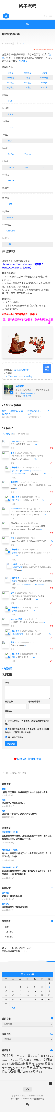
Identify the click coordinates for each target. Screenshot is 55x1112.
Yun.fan (28, 154)
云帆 (12, 593)
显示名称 (10, 701)
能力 (50, 1067)
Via (36, 444)
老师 (46, 1068)
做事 (47, 1056)
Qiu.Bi (10, 101)
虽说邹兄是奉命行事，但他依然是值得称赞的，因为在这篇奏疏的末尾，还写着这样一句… (26, 837)
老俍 (12, 538)
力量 (12, 1060)
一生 (17, 1056)
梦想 (42, 1064)
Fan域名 (10, 78)
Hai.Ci (10, 141)
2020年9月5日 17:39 (25, 593)
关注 (8, 1060)
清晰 (6, 1068)
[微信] (27, 24)
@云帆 (14, 611)
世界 (27, 1056)
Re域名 (44, 87)
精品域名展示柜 (21, 370)
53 (22, 43)
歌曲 (47, 1063)
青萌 (12, 642)
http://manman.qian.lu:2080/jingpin (19, 376)
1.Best (10, 114)
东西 (32, 1056)
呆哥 (12, 453)
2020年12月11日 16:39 (31, 578)
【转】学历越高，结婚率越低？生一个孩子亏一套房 (25, 792)
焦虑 (10, 1067)
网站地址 (9, 711)
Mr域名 (44, 82)
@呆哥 (14, 471)
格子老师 (27, 6)
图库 (39, 1060)
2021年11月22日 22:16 (31, 508)
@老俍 (14, 553)
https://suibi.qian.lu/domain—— (29, 584)
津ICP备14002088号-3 (21, 1099)
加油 (16, 1060)
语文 (20, 1071)
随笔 (4, 789)
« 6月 (13, 1008)
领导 (40, 1072)
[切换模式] (44, 16)
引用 (24, 434)
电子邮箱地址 (35, 701)
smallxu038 (15, 508)
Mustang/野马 (16, 619)
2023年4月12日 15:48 (30, 497)
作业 (43, 1056)
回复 (12, 448)
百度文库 (47, 368)
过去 (31, 1072)
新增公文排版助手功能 (12, 896)
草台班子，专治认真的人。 (14, 803)
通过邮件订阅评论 (16, 737)
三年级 (21, 1056)
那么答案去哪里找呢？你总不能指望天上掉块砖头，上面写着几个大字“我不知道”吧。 (26, 872)
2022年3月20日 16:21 (25, 453)
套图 (46, 1059)
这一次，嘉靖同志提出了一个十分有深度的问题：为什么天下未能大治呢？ (26, 855)
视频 (12, 1071)
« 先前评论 (7, 668)
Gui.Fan (11, 154)
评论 (10, 434)
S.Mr (11, 204)
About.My (11, 217)
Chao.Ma (10, 181)
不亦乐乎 (14, 482)
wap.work (10, 231)
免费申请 (23, 61)
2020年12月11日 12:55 (26, 538)
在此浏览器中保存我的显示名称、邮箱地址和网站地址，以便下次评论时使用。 (27, 731)
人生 (37, 1056)
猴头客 (19, 1068)
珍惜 (24, 1067)
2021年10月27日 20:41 (28, 523)
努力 (22, 1060)
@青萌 (14, 657)
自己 (4, 1071)
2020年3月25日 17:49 (30, 654)
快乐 (11, 1063)
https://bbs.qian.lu (27, 393)
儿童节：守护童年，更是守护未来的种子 (20, 814)
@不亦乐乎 (16, 500)
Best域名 (27, 73)
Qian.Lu (11, 167)
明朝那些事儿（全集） (10, 832)
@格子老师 (18, 567)
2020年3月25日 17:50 (30, 631)
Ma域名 (10, 82)
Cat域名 (27, 87)
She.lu (27, 167)
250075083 (15, 441)
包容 (27, 1060)
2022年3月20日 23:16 (30, 468)
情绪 (17, 1063)
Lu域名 (27, 78)
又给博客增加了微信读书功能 (15, 907)
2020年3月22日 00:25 (33, 619)
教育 (28, 1063)
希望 (6, 1064)
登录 (7, 926)
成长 (22, 1063)
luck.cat (10, 127)
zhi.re (10, 244)
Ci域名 (44, 73)
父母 (15, 1067)
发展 (31, 1060)
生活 (36, 1067)
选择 (35, 1071)
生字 (29, 1067)
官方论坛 (5, 893)
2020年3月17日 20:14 (25, 642)
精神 (42, 1068)
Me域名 (27, 82)
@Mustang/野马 (18, 634)
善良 (36, 1060)
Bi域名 (10, 73)
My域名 (10, 87)
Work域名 (44, 78)
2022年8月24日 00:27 (31, 441)
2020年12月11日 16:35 (31, 550)
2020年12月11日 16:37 (29, 564)
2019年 (8, 1055)
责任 (26, 1072)
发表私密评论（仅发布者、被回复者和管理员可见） (27, 723)
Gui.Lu (44, 167)
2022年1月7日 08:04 (28, 482)
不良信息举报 (38, 1099)
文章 (9, 932)
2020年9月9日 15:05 (30, 608)
